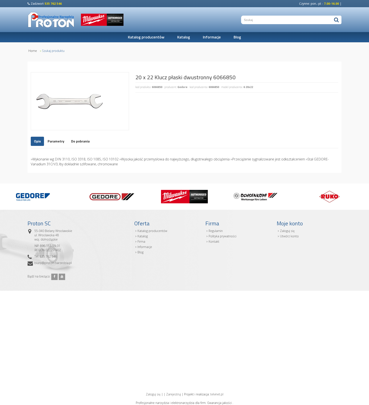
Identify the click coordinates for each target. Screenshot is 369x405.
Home (32, 51)
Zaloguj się (287, 231)
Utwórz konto (289, 236)
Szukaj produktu (53, 51)
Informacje (212, 37)
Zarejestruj (173, 394)
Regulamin (216, 231)
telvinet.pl (216, 394)
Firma (141, 241)
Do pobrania (80, 141)
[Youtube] (62, 277)
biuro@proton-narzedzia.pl (53, 263)
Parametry (56, 141)
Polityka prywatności (222, 236)
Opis (37, 141)
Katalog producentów (146, 37)
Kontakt (214, 241)
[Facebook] (54, 277)
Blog (237, 37)
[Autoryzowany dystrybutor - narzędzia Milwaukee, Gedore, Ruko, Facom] (51, 20)
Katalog (183, 37)
